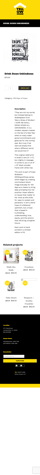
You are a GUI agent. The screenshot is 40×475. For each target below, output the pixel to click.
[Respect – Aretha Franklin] (29, 280)
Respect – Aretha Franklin (29, 301)
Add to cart (25, 88)
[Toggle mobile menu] (36, 16)
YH (16, 372)
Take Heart (11, 298)
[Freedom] (29, 249)
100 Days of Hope (20, 98)
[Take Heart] (11, 280)
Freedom (29, 267)
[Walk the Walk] (11, 249)
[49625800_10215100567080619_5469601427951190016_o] (20, 50)
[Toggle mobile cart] (32, 16)
